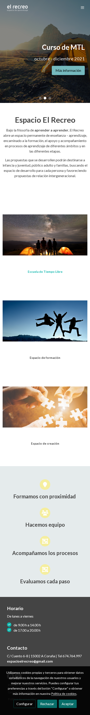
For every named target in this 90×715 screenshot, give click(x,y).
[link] (17, 7)
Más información (68, 70)
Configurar (24, 704)
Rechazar (47, 704)
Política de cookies (63, 693)
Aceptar (68, 704)
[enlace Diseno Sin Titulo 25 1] (45, 234)
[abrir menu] (83, 7)
